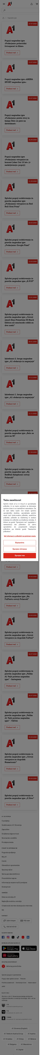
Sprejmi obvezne (20, 549)
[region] (19, 527)
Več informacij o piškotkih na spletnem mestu (20, 536)
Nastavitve (19, 543)
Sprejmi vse (20, 555)
